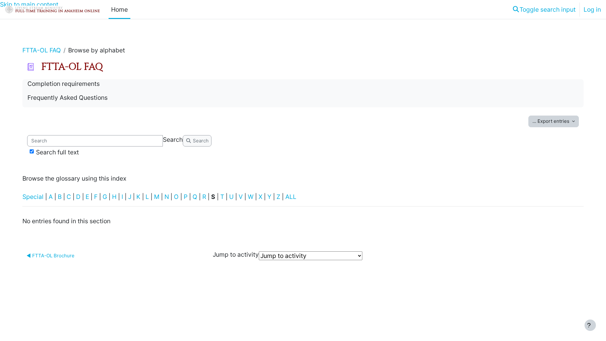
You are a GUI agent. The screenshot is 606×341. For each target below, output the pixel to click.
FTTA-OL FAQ (41, 50)
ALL (290, 196)
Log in (592, 9)
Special (33, 196)
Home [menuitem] (119, 9)
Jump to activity (236, 254)
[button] (543, 9)
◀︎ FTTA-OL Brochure (50, 256)
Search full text (57, 152)
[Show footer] (590, 325)
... (550, 121)
